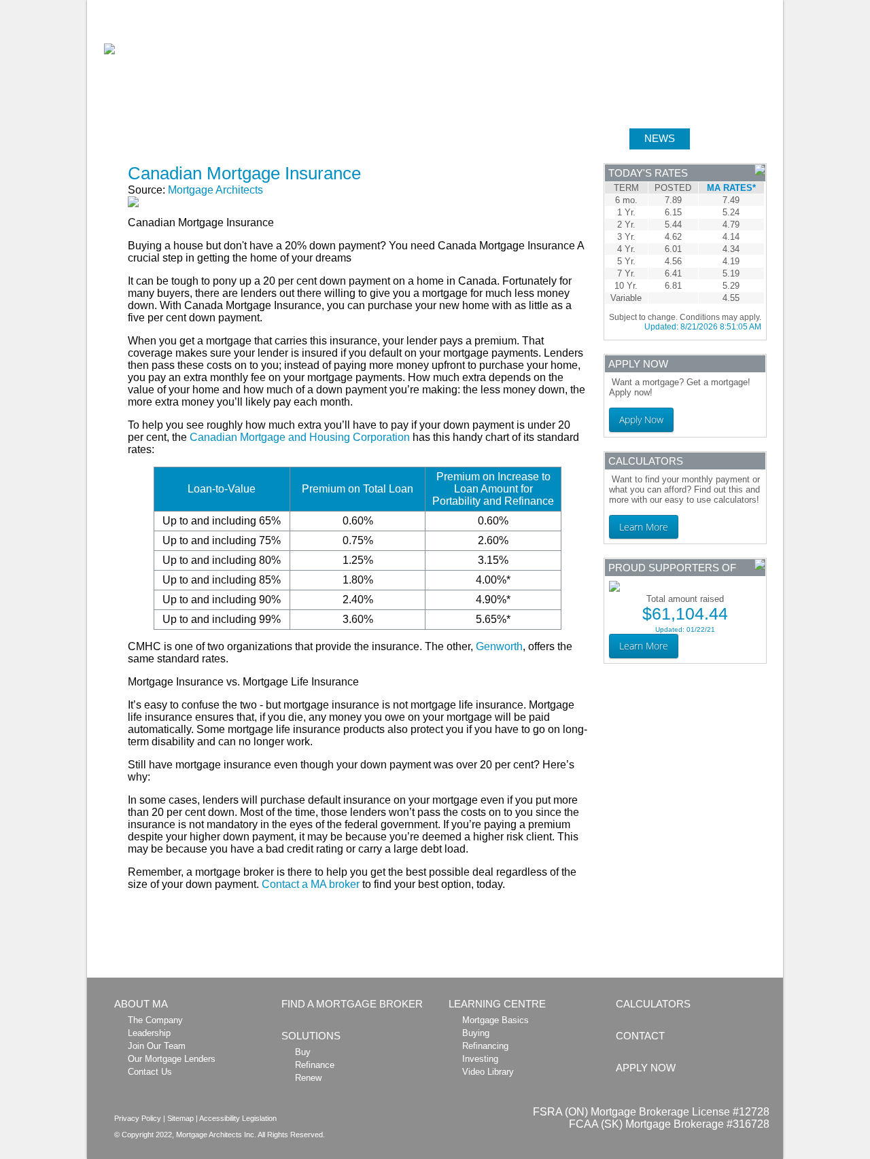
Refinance (314, 1065)
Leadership (149, 1033)
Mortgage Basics (495, 1020)
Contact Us (150, 1072)
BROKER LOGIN (703, 7)
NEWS (659, 138)
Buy (303, 1052)
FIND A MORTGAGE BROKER (352, 1004)
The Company (155, 1020)
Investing (480, 1059)
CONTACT (640, 1035)
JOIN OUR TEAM (635, 7)
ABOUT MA (150, 138)
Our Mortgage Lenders (171, 1059)
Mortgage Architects (215, 190)
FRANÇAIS (761, 7)
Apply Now (641, 419)
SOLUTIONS (347, 138)
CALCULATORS (446, 138)
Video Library (488, 1072)
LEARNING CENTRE (563, 138)
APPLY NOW (736, 138)
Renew (308, 1078)
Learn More (643, 526)
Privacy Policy (137, 1118)
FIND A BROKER (248, 138)
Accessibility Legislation (238, 1118)
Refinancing (485, 1046)
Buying (475, 1033)
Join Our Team (157, 1046)
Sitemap (180, 1118)
